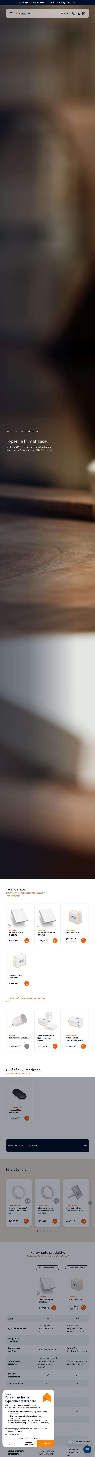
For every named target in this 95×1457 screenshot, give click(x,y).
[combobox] (47, 1267)
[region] (47, 2)
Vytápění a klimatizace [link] (29, 431)
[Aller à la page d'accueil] (25, 13)
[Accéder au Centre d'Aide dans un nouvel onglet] (73, 13)
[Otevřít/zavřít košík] (83, 13)
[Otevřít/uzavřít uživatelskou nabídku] (78, 13)
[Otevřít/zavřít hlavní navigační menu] (11, 13)
